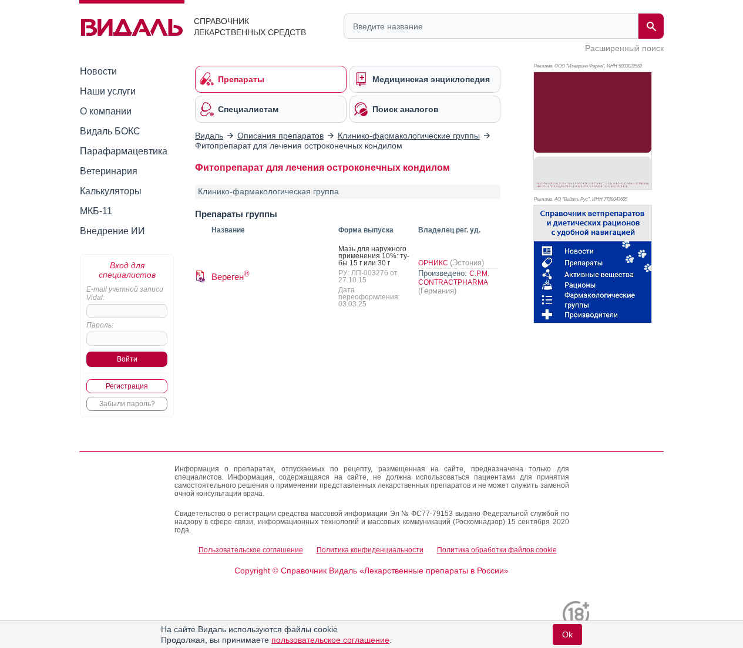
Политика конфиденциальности (370, 550)
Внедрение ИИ (112, 231)
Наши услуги (108, 91)
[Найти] (651, 26)
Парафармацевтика (123, 151)
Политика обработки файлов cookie (497, 550)
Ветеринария (108, 171)
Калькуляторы (111, 191)
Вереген (230, 277)
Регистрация (127, 386)
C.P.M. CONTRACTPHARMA (453, 277)
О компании (106, 111)
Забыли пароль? (127, 404)
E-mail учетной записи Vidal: (124, 293)
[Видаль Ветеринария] (592, 264)
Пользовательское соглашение (251, 550)
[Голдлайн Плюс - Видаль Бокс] (592, 131)
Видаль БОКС (110, 131)
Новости (98, 71)
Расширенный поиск (624, 48)
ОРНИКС (434, 263)
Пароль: (99, 325)
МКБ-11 (96, 211)
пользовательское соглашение (330, 639)
